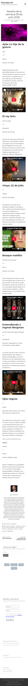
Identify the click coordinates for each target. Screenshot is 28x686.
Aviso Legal (6, 680)
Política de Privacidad (17, 680)
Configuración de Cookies (13, 684)
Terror (16, 528)
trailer (21, 528)
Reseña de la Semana (10, 523)
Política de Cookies (13, 682)
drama (13, 527)
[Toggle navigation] (25, 4)
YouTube (14, 568)
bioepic (13, 526)
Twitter (6, 564)
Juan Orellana (15, 20)
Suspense (11, 528)
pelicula (4, 528)
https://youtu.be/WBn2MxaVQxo (11, 439)
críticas (8, 527)
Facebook (14, 564)
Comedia (18, 526)
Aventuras (7, 526)
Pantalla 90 (7, 3)
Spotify (21, 564)
